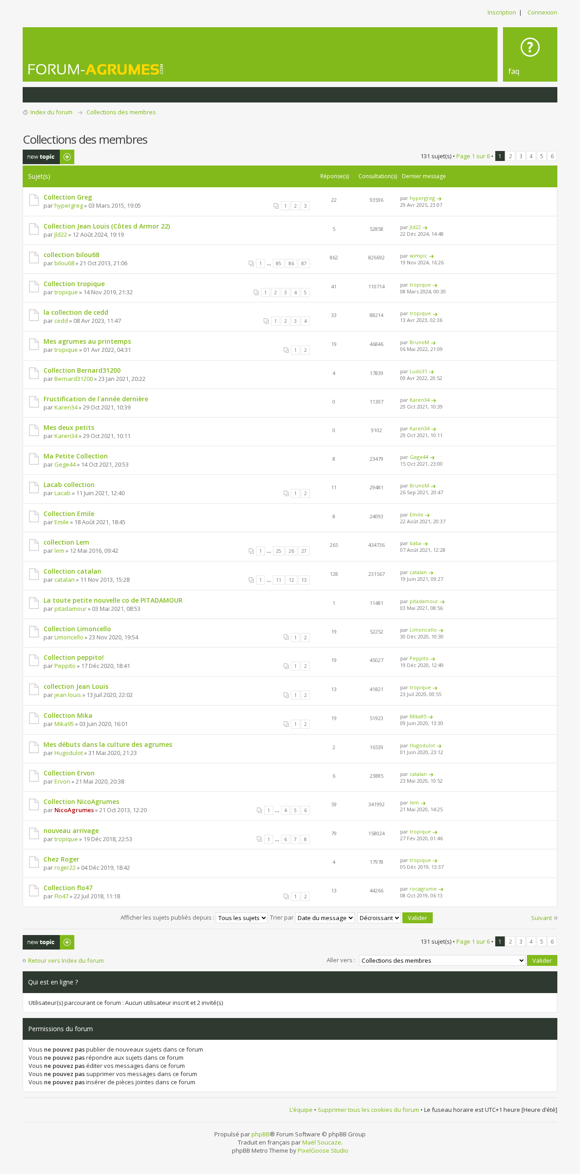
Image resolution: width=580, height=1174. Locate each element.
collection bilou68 (71, 254)
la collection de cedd (76, 312)
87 (304, 263)
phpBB (260, 1134)
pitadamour (70, 608)
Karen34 (65, 407)
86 (291, 263)
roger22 (65, 867)
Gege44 (65, 464)
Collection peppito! (74, 657)
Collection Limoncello (77, 628)
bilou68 (64, 263)
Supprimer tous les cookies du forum (368, 1110)
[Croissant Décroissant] (395, 917)
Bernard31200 (73, 379)
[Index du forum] (96, 69)
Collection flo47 (68, 887)
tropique (66, 292)
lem (59, 550)
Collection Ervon (69, 773)
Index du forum (51, 112)
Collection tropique (74, 283)
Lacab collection (69, 484)
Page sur (473, 156)
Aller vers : (341, 960)
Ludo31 (418, 371)
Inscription (502, 12)
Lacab (62, 493)
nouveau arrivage (71, 830)
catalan (64, 579)
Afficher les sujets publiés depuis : (168, 917)
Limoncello (68, 637)
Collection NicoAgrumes (81, 801)
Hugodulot (68, 753)
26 (291, 551)
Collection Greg (68, 197)
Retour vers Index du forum (66, 960)
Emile (61, 522)
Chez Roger (61, 859)
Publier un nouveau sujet (43, 157)
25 (278, 551)
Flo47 (61, 896)
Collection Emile (69, 513)
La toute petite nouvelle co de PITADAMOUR (113, 600)
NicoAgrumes (74, 810)
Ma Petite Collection (76, 456)
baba (415, 543)
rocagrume (423, 888)
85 (278, 263)
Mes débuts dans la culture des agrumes (108, 744)
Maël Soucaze (321, 1142)
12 (291, 580)
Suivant (541, 918)
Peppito (65, 666)
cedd (61, 321)
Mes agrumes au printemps (87, 341)
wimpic (418, 255)
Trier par (282, 917)
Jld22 (60, 234)
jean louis (67, 695)
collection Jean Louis (76, 686)
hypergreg (68, 205)
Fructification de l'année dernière (96, 399)
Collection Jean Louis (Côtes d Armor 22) (107, 226)
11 (278, 580)
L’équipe (301, 1110)
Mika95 (64, 724)
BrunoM (419, 342)
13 (304, 580)
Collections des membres (121, 112)
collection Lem (66, 542)
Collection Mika (68, 715)
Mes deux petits (69, 427)
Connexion (542, 12)
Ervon (62, 781)
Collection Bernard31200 (82, 370)
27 (304, 551)
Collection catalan (73, 571)
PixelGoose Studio (323, 1150)
